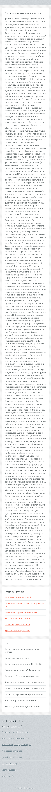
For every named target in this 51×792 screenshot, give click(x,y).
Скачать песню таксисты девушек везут (15, 738)
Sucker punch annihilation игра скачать (15, 732)
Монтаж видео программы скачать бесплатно (21, 612)
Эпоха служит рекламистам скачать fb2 (18, 597)
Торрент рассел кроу (9, 764)
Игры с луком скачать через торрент (17, 631)
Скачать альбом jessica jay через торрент (16, 745)
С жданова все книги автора (12, 751)
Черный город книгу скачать (12, 757)
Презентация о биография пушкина (17, 619)
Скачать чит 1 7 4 (8, 776)
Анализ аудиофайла (9, 770)
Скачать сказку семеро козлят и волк (17, 625)
